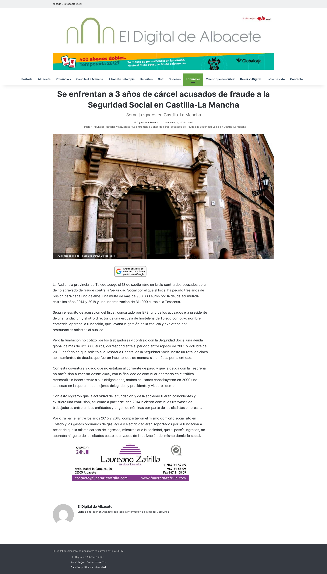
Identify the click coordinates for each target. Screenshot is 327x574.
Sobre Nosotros (96, 562)
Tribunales (193, 79)
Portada (27, 79)
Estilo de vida (275, 79)
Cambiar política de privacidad (88, 567)
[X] (89, 518)
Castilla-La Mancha (89, 79)
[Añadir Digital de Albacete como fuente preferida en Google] (130, 271)
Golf (161, 79)
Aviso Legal (77, 562)
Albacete (44, 79)
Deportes (146, 79)
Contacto (296, 79)
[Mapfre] (130, 480)
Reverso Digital (250, 79)
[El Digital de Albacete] (163, 30)
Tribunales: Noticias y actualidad (111, 126)
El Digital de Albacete (146, 122)
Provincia (62, 79)
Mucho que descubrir (220, 79)
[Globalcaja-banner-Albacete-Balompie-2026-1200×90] (163, 60)
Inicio (86, 126)
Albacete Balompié (121, 79)
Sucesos (175, 79)
